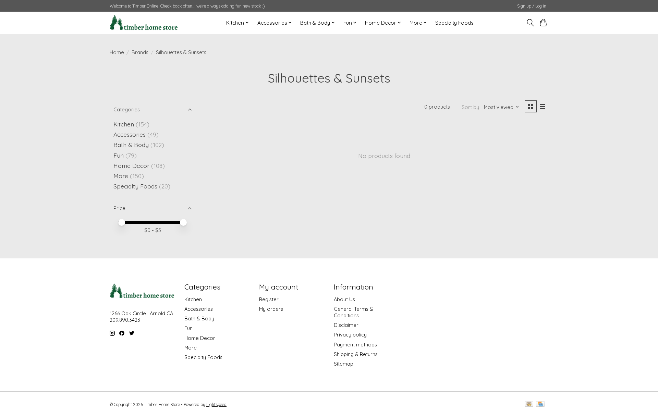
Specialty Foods (454, 23)
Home (117, 52)
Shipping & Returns (356, 354)
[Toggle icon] (530, 22)
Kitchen (123, 124)
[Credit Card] (540, 404)
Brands (140, 52)
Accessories (129, 134)
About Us (344, 299)
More (120, 176)
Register (269, 299)
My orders (271, 309)
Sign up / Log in (531, 6)
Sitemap (343, 363)
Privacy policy (350, 334)
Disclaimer (346, 325)
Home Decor (131, 165)
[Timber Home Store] (144, 22)
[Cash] (529, 404)
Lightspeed (216, 404)
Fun (118, 155)
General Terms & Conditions (353, 312)
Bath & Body (131, 144)
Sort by (470, 107)
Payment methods (355, 344)
